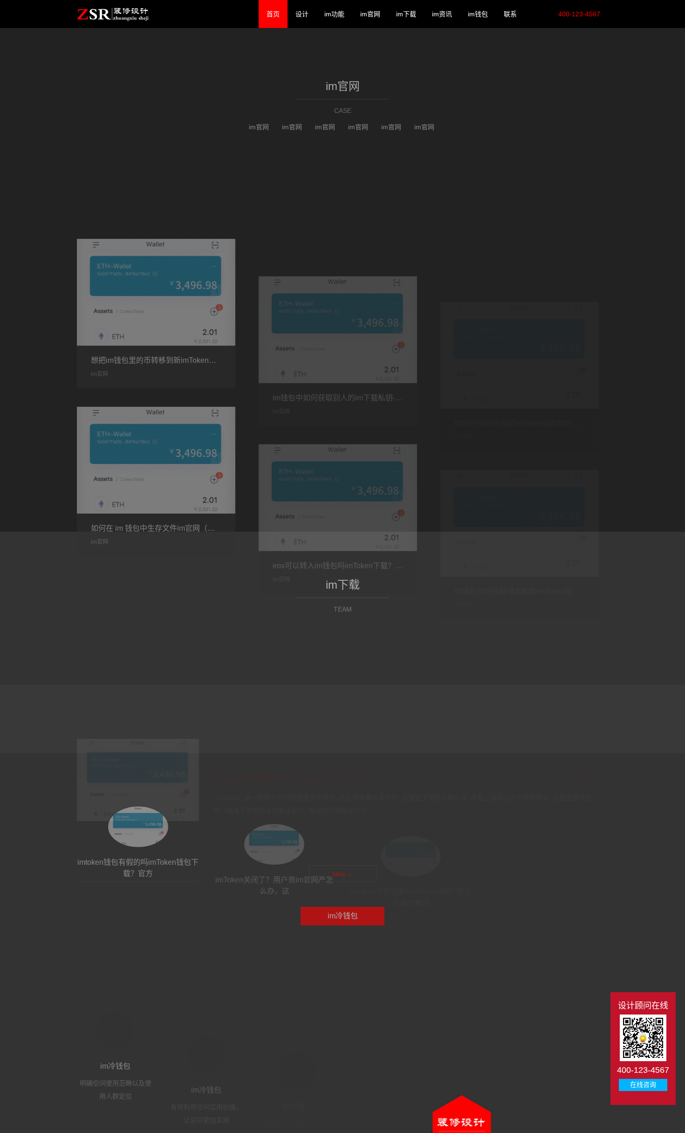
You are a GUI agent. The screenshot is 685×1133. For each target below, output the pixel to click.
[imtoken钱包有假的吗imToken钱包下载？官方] (138, 982)
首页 (271, 14)
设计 (300, 14)
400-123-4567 (578, 14)
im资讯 (441, 14)
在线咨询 (643, 1084)
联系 (508, 14)
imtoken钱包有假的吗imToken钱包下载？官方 (288, 981)
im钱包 (476, 14)
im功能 (333, 14)
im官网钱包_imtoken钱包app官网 (113, 14)
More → (343, 781)
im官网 (369, 14)
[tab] (138, 1099)
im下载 (405, 14)
